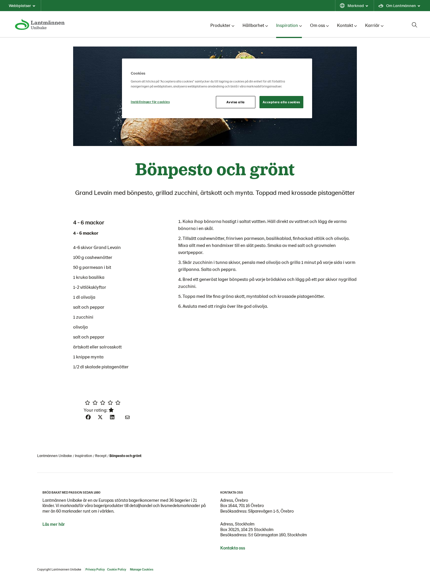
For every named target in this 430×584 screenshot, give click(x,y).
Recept (100, 455)
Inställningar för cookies (150, 102)
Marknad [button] (356, 5)
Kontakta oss (232, 547)
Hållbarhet (253, 25)
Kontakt (345, 25)
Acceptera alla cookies (281, 102)
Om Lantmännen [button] (401, 5)
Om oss (317, 25)
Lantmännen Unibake (54, 455)
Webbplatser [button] (20, 5)
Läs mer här (53, 524)
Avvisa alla (235, 102)
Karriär (372, 25)
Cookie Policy (116, 569)
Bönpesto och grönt (125, 455)
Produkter (220, 25)
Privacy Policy (95, 569)
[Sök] (414, 24)
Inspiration (287, 25)
